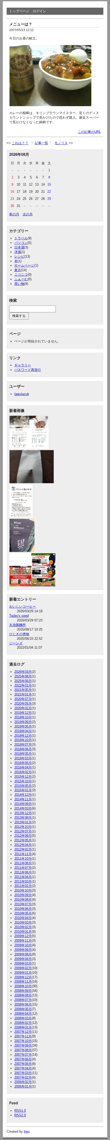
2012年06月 (23, 836)
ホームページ (24, 265)
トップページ (19, 11)
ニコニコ (21, 274)
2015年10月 (23, 781)
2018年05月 (23, 754)
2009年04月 (23, 959)
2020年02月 (23, 708)
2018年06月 (23, 749)
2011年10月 (23, 858)
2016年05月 (23, 763)
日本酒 (19, 247)
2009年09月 (23, 950)
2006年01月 (23, 1086)
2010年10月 (23, 890)
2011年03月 (23, 881)
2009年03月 (23, 963)
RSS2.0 (20, 1115)
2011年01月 (23, 886)
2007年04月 (23, 1068)
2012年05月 (23, 840)
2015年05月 (23, 786)
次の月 (28, 214)
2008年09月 (23, 991)
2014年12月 (23, 795)
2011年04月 (23, 877)
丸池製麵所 (17, 625)
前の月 (14, 214)
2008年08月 (23, 995)
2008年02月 (23, 1023)
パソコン (21, 243)
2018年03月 (23, 758)
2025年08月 (23, 676)
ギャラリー (22, 365)
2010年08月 (23, 899)
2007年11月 (23, 1036)
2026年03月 (23, 672)
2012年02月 (23, 849)
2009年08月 (23, 954)
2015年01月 (23, 790)
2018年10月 (23, 740)
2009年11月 (23, 940)
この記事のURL (89, 132)
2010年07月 (23, 904)
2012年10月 (23, 827)
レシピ (19, 256)
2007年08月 (23, 1050)
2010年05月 (23, 913)
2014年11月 (23, 799)
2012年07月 (23, 831)
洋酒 (17, 252)
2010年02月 (23, 927)
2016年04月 (23, 767)
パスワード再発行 (27, 370)
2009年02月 (23, 968)
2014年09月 (23, 804)
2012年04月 (23, 845)
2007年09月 (23, 1045)
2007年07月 (23, 1054)
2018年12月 (23, 736)
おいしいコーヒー (22, 606)
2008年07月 (23, 1000)
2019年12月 (23, 713)
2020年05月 (23, 703)
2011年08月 (23, 863)
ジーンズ (16, 643)
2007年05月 (23, 1064)
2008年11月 (23, 981)
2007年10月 (23, 1041)
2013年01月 (23, 822)
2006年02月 (23, 1082)
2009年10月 (23, 945)
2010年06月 (23, 909)
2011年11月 (23, 854)
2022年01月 (23, 685)
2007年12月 (23, 1032)
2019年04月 (23, 731)
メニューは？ (20, 24)
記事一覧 (41, 143)
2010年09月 (23, 895)
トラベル (21, 238)
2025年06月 (23, 681)
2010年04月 (23, 918)
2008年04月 (23, 1014)
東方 (17, 270)
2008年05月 (23, 1009)
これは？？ (20, 143)
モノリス (61, 143)
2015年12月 (23, 776)
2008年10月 (23, 986)
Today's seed (19, 616)
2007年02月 (23, 1077)
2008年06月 (23, 1004)
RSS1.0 (20, 1111)
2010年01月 (23, 932)
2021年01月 (23, 694)
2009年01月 (23, 973)
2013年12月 (23, 813)
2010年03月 (23, 922)
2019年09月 (23, 722)
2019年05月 (23, 726)
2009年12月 (23, 936)
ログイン (39, 11)
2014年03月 (23, 808)
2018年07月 (23, 744)
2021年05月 (23, 690)
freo (26, 1131)
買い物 (19, 284)
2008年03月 (23, 1018)
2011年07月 (23, 868)
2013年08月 (23, 817)
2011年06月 (23, 872)
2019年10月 (23, 717)
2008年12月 (23, 977)
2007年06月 (23, 1059)
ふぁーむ (21, 279)
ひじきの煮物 (19, 634)
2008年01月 (23, 1027)
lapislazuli (21, 394)
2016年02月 (23, 772)
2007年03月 (23, 1073)
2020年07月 (23, 699)
